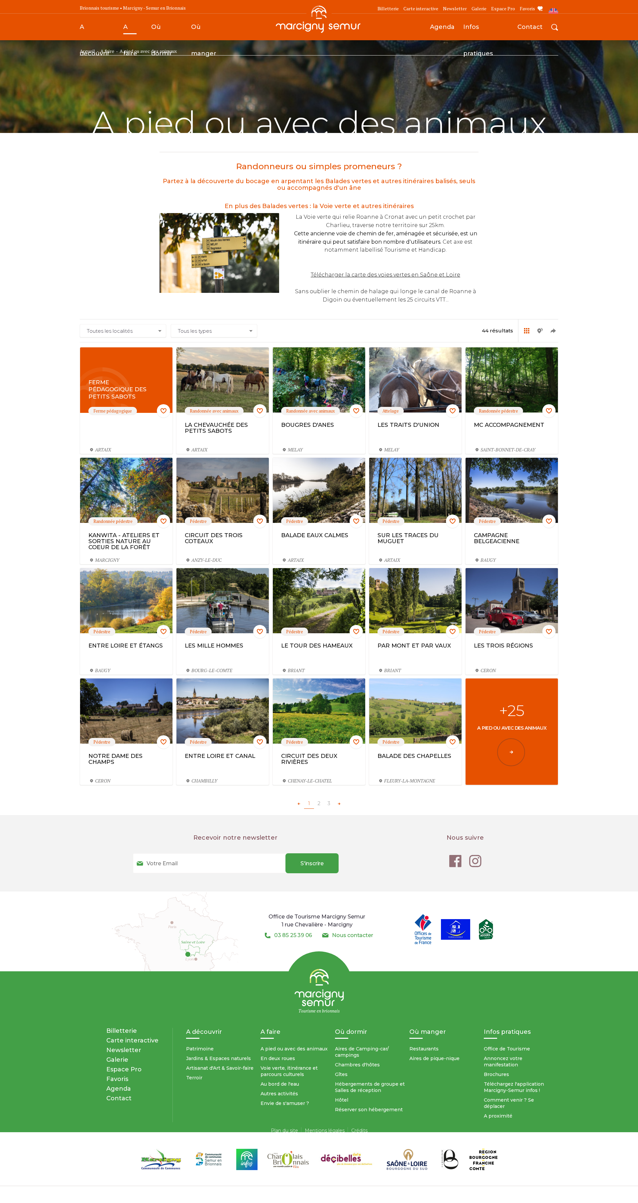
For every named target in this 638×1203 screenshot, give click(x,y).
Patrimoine (200, 1049)
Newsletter (455, 8)
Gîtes (341, 1074)
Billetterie (388, 8)
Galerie (479, 8)
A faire (130, 31)
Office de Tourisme (507, 1049)
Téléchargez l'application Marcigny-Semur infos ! (514, 1087)
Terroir (194, 1078)
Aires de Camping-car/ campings (362, 1052)
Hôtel (341, 1100)
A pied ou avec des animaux (294, 1049)
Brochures (496, 1074)
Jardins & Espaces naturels (218, 1058)
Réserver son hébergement (369, 1110)
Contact (530, 27)
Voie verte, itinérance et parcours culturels (289, 1071)
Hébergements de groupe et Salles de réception (370, 1087)
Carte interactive (420, 8)
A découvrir (95, 31)
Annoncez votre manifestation (503, 1061)
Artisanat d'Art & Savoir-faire (220, 1068)
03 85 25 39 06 (293, 935)
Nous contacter (352, 935)
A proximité (498, 1116)
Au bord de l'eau (280, 1084)
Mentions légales (325, 1131)
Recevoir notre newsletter (235, 837)
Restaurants (424, 1049)
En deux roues (278, 1058)
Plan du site (284, 1131)
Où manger (203, 31)
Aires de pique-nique (434, 1058)
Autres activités (279, 1094)
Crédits (359, 1131)
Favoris (527, 8)
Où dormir (161, 31)
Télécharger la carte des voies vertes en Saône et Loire (385, 275)
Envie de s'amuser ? (285, 1103)
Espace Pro (503, 8)
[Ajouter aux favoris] (163, 411)
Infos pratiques (478, 31)
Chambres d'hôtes (357, 1065)
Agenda (442, 27)
